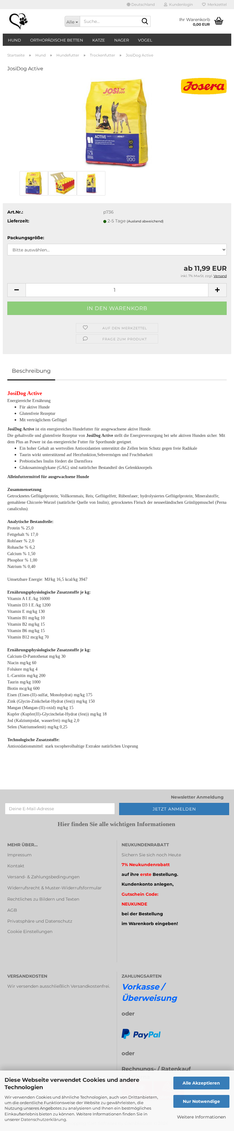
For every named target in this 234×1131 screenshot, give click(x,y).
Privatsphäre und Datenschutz (39, 921)
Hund (14, 40)
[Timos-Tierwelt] (31, 21)
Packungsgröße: (25, 237)
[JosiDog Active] (117, 123)
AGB (12, 910)
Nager (121, 40)
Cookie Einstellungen (29, 931)
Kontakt (15, 866)
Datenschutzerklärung (43, 1119)
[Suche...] (145, 21)
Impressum (19, 855)
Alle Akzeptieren (201, 1083)
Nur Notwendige (201, 1101)
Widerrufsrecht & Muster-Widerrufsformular (54, 888)
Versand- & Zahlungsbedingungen (43, 877)
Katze (98, 40)
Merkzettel (216, 4)
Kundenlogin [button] (180, 4)
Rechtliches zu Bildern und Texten (43, 899)
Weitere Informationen (201, 1117)
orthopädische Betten (56, 40)
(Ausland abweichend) (145, 221)
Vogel (145, 40)
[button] (140, 4)
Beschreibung (31, 371)
